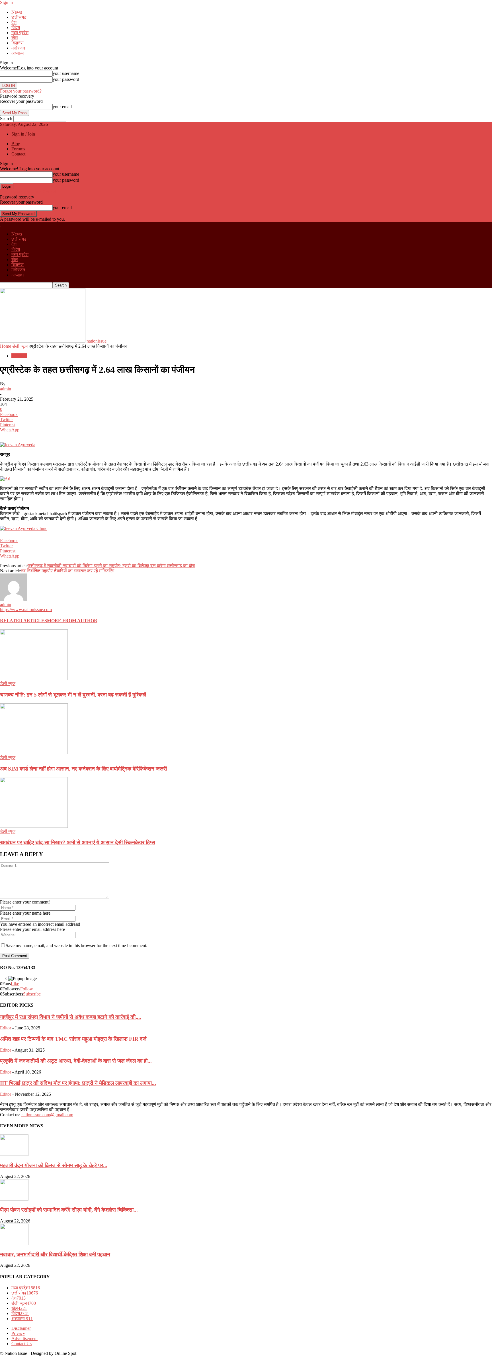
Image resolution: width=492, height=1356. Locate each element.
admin (5, 388)
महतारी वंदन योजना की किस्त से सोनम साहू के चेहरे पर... (53, 1165)
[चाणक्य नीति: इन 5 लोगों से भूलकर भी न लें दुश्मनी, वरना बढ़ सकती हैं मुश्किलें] (34, 678)
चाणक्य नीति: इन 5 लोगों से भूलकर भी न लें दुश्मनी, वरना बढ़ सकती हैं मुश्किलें (73, 695)
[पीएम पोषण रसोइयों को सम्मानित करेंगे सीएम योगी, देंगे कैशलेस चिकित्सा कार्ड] (14, 1199)
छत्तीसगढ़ (18, 17)
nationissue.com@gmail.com (47, 1114)
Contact (18, 153)
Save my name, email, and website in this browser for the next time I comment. (76, 945)
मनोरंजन (18, 48)
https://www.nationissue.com (26, 609)
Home (5, 346)
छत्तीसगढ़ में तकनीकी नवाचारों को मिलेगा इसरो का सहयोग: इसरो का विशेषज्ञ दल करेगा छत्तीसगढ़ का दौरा (111, 565)
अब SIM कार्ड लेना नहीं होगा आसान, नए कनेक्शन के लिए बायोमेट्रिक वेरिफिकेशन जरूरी (83, 769)
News (16, 12)
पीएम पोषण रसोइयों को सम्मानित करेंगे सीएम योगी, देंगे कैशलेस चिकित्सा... (69, 1210)
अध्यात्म (17, 53)
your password (66, 79)
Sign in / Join (23, 134)
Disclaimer (21, 1328)
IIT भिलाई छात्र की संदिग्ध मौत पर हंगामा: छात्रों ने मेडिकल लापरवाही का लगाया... (78, 1083)
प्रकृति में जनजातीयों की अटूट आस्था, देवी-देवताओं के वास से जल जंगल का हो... (76, 1061)
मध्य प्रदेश (19, 32)
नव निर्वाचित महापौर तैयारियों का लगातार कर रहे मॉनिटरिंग (67, 570)
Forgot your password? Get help (29, 191)
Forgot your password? (21, 91)
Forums (18, 148)
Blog (15, 143)
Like (15, 983)
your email (62, 106)
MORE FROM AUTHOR (72, 620)
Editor (5, 1027)
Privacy (18, 1333)
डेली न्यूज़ (20, 346)
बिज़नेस (17, 42)
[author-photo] (13, 599)
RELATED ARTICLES (23, 620)
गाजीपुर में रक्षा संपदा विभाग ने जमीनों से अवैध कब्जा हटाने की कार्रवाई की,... (70, 1017)
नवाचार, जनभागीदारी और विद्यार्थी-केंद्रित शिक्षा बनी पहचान (55, 1254)
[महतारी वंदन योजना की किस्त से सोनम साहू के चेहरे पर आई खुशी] (14, 1154)
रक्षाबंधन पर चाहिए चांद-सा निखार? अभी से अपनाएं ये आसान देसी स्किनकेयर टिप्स (77, 842)
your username (66, 73)
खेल (14, 37)
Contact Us (21, 1343)
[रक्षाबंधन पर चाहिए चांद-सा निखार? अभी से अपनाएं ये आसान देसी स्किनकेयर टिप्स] (34, 826)
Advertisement (24, 1338)
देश (14, 22)
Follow (26, 988)
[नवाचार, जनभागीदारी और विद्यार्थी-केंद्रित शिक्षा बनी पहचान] (14, 1243)
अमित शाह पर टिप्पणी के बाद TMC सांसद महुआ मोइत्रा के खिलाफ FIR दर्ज (73, 1039)
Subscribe (32, 994)
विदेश (15, 27)
